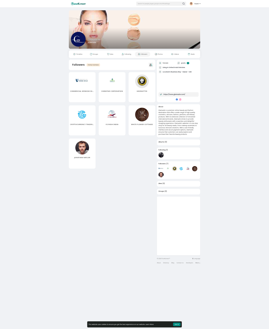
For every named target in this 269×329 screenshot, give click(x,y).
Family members (93, 65)
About (159, 262)
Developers (189, 262)
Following (161, 150)
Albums (161, 142)
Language (197, 258)
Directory (166, 262)
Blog (172, 262)
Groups (161, 191)
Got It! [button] (177, 324)
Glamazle (94, 39)
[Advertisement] (178, 211)
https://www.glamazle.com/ (174, 94)
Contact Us (180, 262)
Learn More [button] (150, 324)
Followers (162, 163)
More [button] (197, 263)
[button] (161, 4)
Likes (160, 183)
